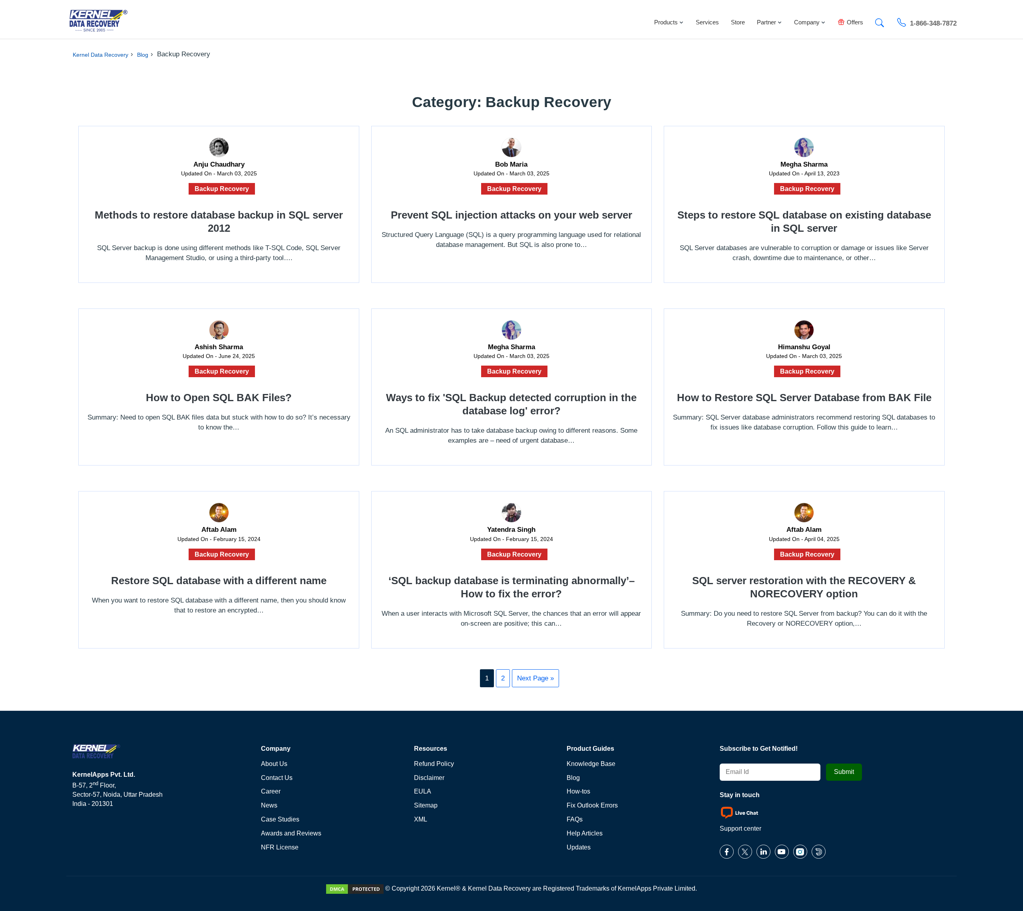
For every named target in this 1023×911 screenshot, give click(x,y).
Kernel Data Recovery (100, 55)
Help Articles (585, 833)
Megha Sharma (804, 164)
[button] (879, 20)
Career (271, 791)
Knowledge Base (591, 763)
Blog (142, 55)
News (269, 805)
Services (707, 22)
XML (420, 819)
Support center (740, 828)
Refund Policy (434, 763)
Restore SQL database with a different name (218, 581)
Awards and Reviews (291, 833)
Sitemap (426, 805)
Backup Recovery (222, 188)
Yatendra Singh (511, 529)
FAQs (575, 819)
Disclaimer (429, 777)
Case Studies (280, 819)
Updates (579, 847)
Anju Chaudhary (219, 164)
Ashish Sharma (219, 347)
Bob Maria (511, 164)
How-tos (578, 791)
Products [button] (666, 22)
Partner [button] (766, 22)
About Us (274, 763)
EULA (422, 791)
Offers (855, 22)
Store (738, 22)
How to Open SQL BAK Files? (219, 398)
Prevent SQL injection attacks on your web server (511, 215)
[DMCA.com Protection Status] (355, 888)
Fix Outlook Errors (592, 805)
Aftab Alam (219, 529)
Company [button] (807, 22)
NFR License (280, 847)
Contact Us (277, 777)
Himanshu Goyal (804, 347)
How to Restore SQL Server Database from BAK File (804, 398)
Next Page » (535, 678)
